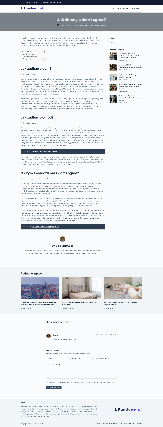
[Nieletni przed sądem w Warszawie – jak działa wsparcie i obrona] (113, 99)
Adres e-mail (76, 358)
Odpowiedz (113, 335)
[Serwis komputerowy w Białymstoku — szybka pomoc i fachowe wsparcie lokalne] (113, 56)
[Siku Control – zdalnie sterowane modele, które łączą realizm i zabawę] (113, 87)
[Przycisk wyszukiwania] (140, 42)
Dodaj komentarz (54, 365)
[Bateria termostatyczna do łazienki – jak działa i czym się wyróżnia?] (123, 288)
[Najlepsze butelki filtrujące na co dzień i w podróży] (113, 77)
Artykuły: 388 (63, 258)
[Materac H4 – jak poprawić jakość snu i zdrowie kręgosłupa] (81, 288)
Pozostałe (136, 8)
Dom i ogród (89, 25)
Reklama (52, 2)
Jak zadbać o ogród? (30, 56)
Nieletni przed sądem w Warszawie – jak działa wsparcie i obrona (130, 98)
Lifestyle (115, 8)
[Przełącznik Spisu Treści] (45, 51)
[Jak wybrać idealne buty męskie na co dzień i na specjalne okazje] (113, 67)
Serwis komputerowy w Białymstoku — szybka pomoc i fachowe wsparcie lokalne (129, 55)
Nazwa (50, 358)
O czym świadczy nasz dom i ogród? (35, 59)
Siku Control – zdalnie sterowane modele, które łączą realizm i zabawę (130, 87)
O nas (22, 2)
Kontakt (59, 2)
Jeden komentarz (100, 25)
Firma (125, 8)
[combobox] (124, 42)
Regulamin (45, 2)
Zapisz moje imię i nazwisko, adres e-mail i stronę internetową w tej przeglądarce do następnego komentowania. (81, 382)
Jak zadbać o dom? (29, 54)
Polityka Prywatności (32, 2)
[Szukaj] (141, 2)
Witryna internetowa (102, 358)
